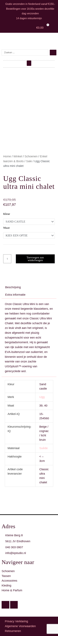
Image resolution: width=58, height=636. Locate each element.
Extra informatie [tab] (15, 294)
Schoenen (31, 156)
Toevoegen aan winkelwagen (35, 259)
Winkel (17, 156)
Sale (29, 161)
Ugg (42, 397)
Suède (43, 448)
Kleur (6, 213)
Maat (6, 227)
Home (7, 156)
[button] (29, 63)
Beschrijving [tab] (13, 287)
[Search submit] (53, 52)
